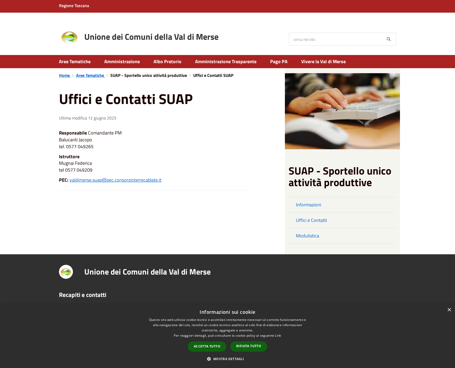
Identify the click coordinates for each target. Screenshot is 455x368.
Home (65, 75)
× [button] (449, 310)
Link (278, 335)
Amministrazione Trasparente (225, 61)
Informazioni (308, 204)
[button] (227, 359)
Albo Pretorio (167, 61)
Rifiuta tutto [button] (248, 346)
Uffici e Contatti (311, 220)
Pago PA (279, 61)
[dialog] (227, 336)
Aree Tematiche (75, 61)
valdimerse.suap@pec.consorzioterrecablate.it (115, 179)
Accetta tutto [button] (207, 346)
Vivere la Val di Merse (323, 61)
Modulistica (307, 235)
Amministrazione (122, 61)
